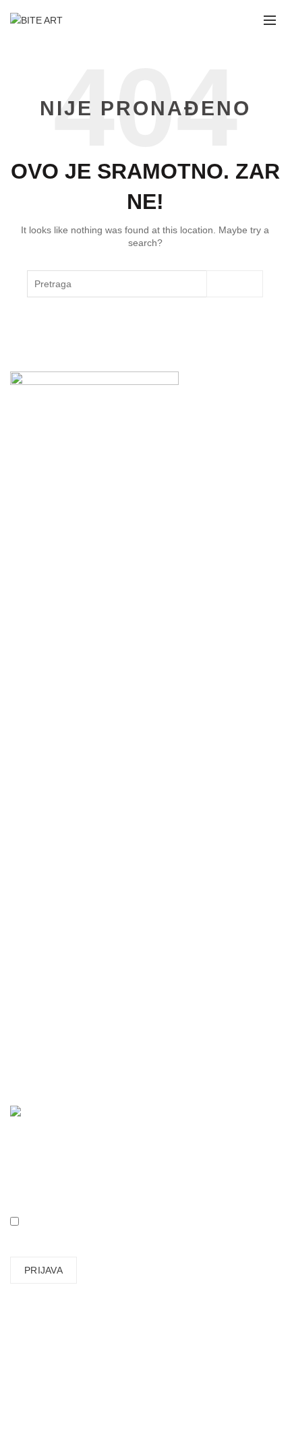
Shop (21, 702)
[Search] (207, 20)
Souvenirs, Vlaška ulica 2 (63, 521)
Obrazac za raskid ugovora (67, 943)
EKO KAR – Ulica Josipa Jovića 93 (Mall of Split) (149, 541)
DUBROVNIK (37, 561)
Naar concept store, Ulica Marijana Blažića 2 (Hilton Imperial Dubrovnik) (137, 566)
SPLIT (23, 541)
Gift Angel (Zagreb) (51, 599)
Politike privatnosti (48, 857)
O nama (27, 663)
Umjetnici (29, 683)
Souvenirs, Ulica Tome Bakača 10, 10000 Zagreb (163, 512)
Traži (235, 283)
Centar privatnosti (48, 876)
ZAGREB (29, 512)
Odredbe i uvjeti (44, 837)
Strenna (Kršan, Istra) (147, 599)
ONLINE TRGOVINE (53, 590)
